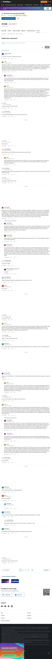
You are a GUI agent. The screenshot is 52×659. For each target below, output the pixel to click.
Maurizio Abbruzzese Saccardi (13, 268)
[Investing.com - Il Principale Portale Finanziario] (7, 2)
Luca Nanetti (9, 235)
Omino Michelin (7, 277)
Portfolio (3, 618)
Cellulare (3, 615)
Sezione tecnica (31, 30)
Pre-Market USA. (28, 4)
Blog (2, 612)
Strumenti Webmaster (5, 620)
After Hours (36, 4)
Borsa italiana (20, 4)
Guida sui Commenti (5, 50)
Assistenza (29, 618)
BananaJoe (6, 343)
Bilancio (23, 30)
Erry (5, 103)
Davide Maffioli (7, 149)
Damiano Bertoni (7, 53)
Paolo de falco (7, 511)
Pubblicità (29, 615)
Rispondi (4, 58)
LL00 (5, 61)
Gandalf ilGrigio (7, 260)
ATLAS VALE (6, 168)
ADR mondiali (47, 4)
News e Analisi (16, 30)
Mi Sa (5, 285)
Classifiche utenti (19, 33)
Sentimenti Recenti (10, 33)
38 (32, 570)
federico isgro (7, 457)
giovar (5, 395)
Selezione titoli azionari (10, 4)
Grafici (9, 30)
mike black (9, 503)
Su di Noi (29, 612)
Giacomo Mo (9, 75)
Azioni (2, 4)
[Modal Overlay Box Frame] (12, 651)
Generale (4, 30)
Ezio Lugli (6, 335)
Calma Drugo (7, 111)
